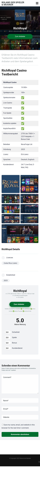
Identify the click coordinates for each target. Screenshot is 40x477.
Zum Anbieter (20, 36)
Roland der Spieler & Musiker (13, 3)
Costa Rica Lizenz (10, 263)
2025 (6, 281)
